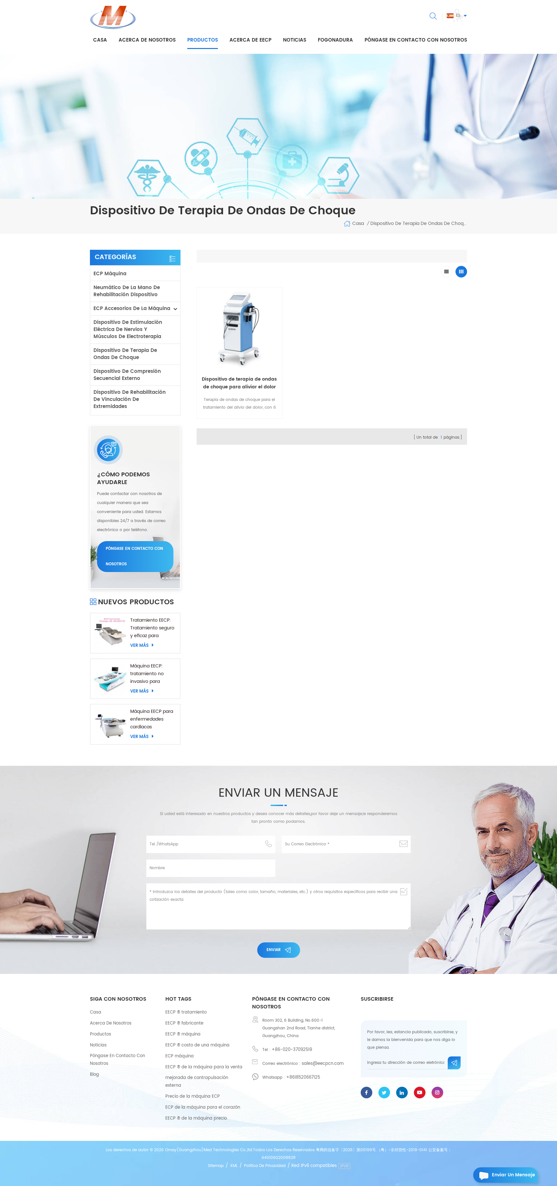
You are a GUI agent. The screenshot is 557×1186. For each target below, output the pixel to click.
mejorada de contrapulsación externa (196, 1081)
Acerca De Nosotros (111, 1023)
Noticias (294, 40)
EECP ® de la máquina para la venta (203, 1067)
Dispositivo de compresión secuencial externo (127, 375)
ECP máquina (109, 274)
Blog (94, 1074)
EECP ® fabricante (184, 1023)
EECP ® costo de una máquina (197, 1045)
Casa (100, 40)
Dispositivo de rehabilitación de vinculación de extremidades (129, 399)
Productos (202, 40)
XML (234, 1166)
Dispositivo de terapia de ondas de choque (125, 354)
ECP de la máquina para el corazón (202, 1107)
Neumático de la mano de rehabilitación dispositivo (126, 291)
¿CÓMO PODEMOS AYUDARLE (123, 478)
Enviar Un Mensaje (513, 1175)
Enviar (274, 950)
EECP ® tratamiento (186, 1012)
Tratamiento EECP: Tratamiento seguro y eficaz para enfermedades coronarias (152, 628)
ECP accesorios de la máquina (131, 309)
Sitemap (216, 1166)
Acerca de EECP (250, 40)
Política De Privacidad (265, 1166)
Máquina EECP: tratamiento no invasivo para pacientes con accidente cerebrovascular (148, 673)
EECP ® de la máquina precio (196, 1118)
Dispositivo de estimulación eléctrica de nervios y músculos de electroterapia (127, 329)
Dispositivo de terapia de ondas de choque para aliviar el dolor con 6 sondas (239, 383)
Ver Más (139, 645)
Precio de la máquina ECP (192, 1096)
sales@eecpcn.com (323, 1063)
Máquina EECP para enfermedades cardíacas (151, 719)
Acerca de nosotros (147, 40)
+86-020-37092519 (292, 1049)
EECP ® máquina (182, 1034)
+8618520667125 (303, 1077)
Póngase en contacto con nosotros (416, 40)
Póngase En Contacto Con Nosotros (117, 1060)
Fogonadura (335, 40)
